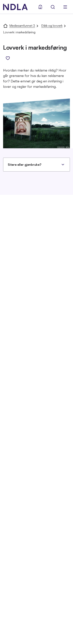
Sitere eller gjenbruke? (24, 165)
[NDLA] (15, 7)
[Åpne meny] (65, 7)
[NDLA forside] (5, 26)
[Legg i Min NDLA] (7, 58)
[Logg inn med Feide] (40, 7)
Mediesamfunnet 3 (22, 26)
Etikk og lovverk (51, 26)
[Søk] (52, 7)
